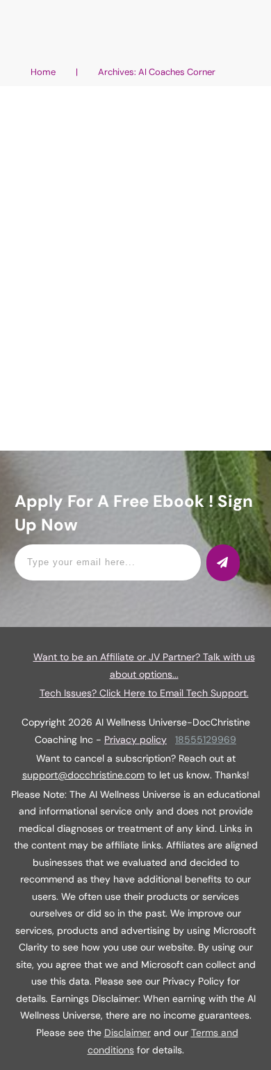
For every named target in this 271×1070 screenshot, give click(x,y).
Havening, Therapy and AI (135, 118)
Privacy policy (135, 739)
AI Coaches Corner (185, 168)
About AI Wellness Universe (79, 168)
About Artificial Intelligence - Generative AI (118, 154)
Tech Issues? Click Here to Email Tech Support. (144, 693)
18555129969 (205, 739)
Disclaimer (127, 1032)
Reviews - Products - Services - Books (100, 182)
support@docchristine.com (83, 775)
